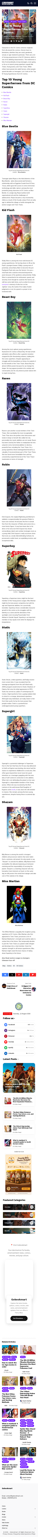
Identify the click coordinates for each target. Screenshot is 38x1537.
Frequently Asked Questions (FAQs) (24, 1534)
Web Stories (5, 1522)
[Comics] (19, 1215)
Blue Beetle (7, 92)
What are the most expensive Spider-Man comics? (9, 1467)
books (14, 790)
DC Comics (20, 965)
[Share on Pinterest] (16, 41)
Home (6, 12)
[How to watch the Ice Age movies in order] (19, 1078)
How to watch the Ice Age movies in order (17, 1085)
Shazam (6, 117)
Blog (12, 12)
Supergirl (6, 114)
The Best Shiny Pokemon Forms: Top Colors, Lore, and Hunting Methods (23, 1114)
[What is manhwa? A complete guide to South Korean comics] (7, 1142)
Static (5, 111)
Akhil (5, 1405)
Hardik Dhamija (16, 36)
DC (14, 965)
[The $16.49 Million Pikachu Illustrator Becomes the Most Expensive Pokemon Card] (7, 1100)
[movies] (19, 1207)
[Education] (19, 1223)
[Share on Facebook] (11, 41)
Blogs (3, 1514)
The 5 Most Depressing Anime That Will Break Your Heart (22, 1128)
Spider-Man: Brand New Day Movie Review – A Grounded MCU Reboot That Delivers (27, 1434)
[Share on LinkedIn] (19, 41)
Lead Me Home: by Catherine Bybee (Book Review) (27, 1472)
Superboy (6, 108)
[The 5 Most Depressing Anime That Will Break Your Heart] (7, 1128)
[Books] (19, 1231)
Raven (5, 102)
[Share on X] (14, 41)
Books (4, 1511)
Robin (5, 105)
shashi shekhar (26, 1401)
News (3, 1520)
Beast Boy (6, 99)
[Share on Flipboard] (21, 41)
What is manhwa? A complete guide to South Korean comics (22, 1142)
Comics (9, 965)
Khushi (6, 1370)
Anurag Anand (8, 1472)
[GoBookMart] (8, 3)
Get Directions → (19, 1318)
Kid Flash (6, 95)
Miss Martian (7, 120)
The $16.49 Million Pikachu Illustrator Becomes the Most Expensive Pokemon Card (22, 1100)
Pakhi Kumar (26, 1371)
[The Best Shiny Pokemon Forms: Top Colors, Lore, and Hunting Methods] (7, 1114)
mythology (5, 1525)
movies (4, 1517)
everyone (5, 284)
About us (4, 1528)
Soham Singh (8, 1433)
